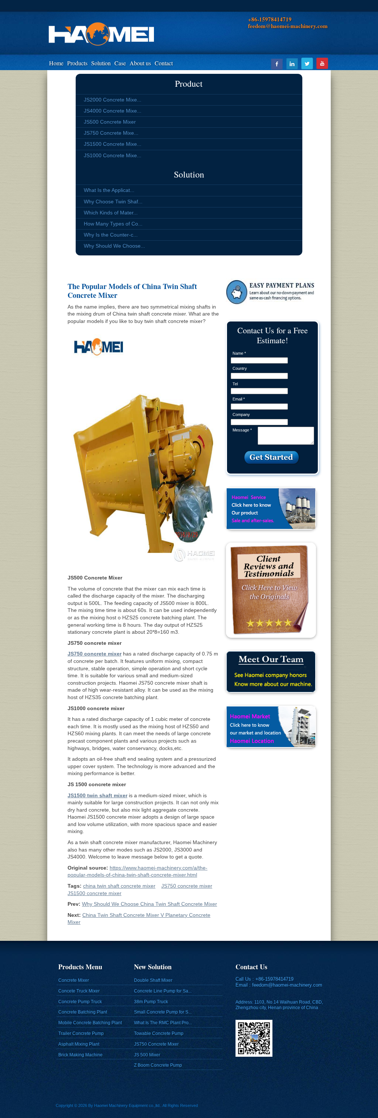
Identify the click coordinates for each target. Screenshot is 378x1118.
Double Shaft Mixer (153, 980)
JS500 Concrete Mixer (110, 122)
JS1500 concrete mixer (94, 893)
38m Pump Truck (151, 1001)
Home (56, 63)
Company (241, 414)
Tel (235, 384)
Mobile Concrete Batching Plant (90, 1022)
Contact (164, 63)
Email (239, 399)
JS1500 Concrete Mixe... (112, 144)
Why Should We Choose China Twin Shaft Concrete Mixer (149, 904)
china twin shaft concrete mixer (119, 886)
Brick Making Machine (80, 1054)
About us (140, 63)
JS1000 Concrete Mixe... (112, 155)
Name (239, 353)
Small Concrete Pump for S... (163, 1012)
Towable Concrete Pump (158, 1033)
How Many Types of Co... (113, 224)
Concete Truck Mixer (79, 991)
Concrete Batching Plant (82, 1012)
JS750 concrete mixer (186, 886)
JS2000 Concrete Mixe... (112, 100)
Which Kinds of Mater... (111, 213)
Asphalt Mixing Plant (78, 1044)
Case (120, 63)
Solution (101, 63)
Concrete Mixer (73, 980)
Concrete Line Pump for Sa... (163, 991)
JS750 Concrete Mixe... (111, 133)
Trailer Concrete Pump (81, 1033)
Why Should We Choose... (114, 246)
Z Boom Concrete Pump (158, 1065)
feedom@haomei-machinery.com (287, 985)
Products (77, 63)
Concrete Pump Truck (80, 1001)
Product (189, 83)
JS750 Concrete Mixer (156, 1044)
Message (242, 430)
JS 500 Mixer (147, 1054)
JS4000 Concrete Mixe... (112, 111)
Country (240, 368)
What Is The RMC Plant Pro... (163, 1022)
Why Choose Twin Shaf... (113, 201)
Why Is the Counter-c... (111, 235)
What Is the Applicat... (109, 190)
